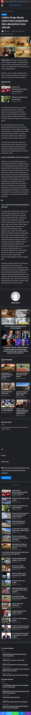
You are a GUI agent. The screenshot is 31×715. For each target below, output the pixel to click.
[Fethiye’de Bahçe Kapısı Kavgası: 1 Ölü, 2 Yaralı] (6, 561)
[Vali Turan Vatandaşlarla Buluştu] (6, 621)
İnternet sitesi (5, 461)
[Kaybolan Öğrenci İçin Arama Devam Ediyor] (6, 523)
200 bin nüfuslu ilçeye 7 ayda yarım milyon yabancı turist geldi (20, 538)
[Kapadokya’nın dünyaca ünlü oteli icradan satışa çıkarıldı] (8, 367)
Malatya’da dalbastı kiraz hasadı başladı (20, 506)
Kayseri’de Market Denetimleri (6, 392)
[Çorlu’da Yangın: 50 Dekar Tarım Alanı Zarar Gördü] (23, 386)
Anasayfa (5, 11)
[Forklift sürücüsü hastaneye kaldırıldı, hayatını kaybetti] (6, 628)
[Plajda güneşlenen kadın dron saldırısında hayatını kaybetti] (6, 590)
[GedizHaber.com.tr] (15, 5)
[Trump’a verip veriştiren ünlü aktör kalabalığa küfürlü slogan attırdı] (23, 403)
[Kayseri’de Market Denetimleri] (8, 386)
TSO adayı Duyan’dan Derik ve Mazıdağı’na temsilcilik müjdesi (20, 635)
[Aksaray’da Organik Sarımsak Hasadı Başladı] (23, 367)
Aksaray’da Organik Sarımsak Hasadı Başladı (22, 374)
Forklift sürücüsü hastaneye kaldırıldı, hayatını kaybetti (20, 627)
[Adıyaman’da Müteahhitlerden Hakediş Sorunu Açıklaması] (5, 89)
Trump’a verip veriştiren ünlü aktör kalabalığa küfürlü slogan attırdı (22, 411)
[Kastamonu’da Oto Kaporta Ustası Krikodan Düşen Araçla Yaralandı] (6, 515)
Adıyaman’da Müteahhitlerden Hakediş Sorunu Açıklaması (19, 89)
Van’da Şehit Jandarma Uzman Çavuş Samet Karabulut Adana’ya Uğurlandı (15, 553)
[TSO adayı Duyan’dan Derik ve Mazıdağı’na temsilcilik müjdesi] (6, 636)
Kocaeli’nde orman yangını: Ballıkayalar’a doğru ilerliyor (20, 529)
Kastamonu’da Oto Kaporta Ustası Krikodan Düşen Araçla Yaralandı (20, 515)
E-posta (3, 455)
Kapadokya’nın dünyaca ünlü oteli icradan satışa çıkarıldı (7, 375)
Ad (2, 449)
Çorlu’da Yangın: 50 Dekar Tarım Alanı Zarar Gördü (22, 393)
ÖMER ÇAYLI (7, 31)
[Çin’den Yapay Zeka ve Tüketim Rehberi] (8, 403)
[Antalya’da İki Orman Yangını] (6, 583)
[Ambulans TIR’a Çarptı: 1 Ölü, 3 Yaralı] (6, 501)
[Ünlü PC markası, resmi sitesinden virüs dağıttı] (6, 576)
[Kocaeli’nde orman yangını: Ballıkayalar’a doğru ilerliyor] (6, 531)
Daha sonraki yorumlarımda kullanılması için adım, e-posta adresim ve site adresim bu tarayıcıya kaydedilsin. (15, 470)
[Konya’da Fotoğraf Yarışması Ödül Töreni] (6, 568)
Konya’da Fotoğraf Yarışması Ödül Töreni (18, 567)
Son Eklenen (15, 485)
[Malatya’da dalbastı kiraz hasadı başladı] (5, 99)
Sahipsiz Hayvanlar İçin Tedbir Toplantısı (19, 612)
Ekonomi (11, 11)
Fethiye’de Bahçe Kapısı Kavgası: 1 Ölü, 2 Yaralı (19, 559)
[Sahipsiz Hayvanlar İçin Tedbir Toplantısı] (6, 613)
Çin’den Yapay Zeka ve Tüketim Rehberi (7, 409)
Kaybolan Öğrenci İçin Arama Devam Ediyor (15, 1)
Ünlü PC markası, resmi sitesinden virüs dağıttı (19, 574)
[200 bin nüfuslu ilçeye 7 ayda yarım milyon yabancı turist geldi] (6, 538)
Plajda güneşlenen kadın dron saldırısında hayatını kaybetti (20, 590)
